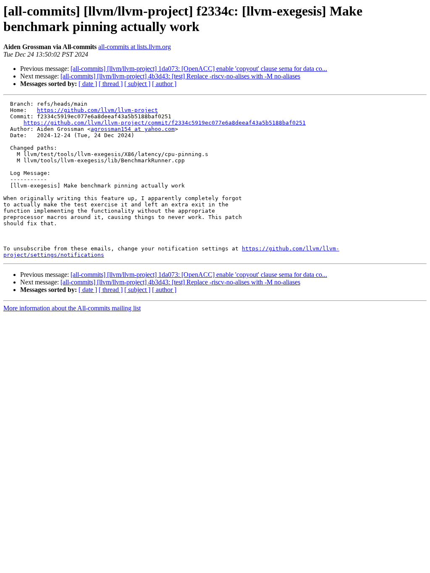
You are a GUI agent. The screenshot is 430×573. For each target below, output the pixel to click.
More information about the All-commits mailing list (72, 308)
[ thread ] (111, 83)
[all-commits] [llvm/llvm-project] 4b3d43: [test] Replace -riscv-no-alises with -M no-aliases (180, 76)
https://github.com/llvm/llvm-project (97, 110)
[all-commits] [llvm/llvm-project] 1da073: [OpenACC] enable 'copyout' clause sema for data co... (199, 68)
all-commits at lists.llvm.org (134, 46)
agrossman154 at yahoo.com (133, 129)
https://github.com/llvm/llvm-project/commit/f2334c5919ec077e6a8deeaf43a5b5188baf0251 (165, 123)
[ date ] (88, 83)
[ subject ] (137, 83)
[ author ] (164, 83)
